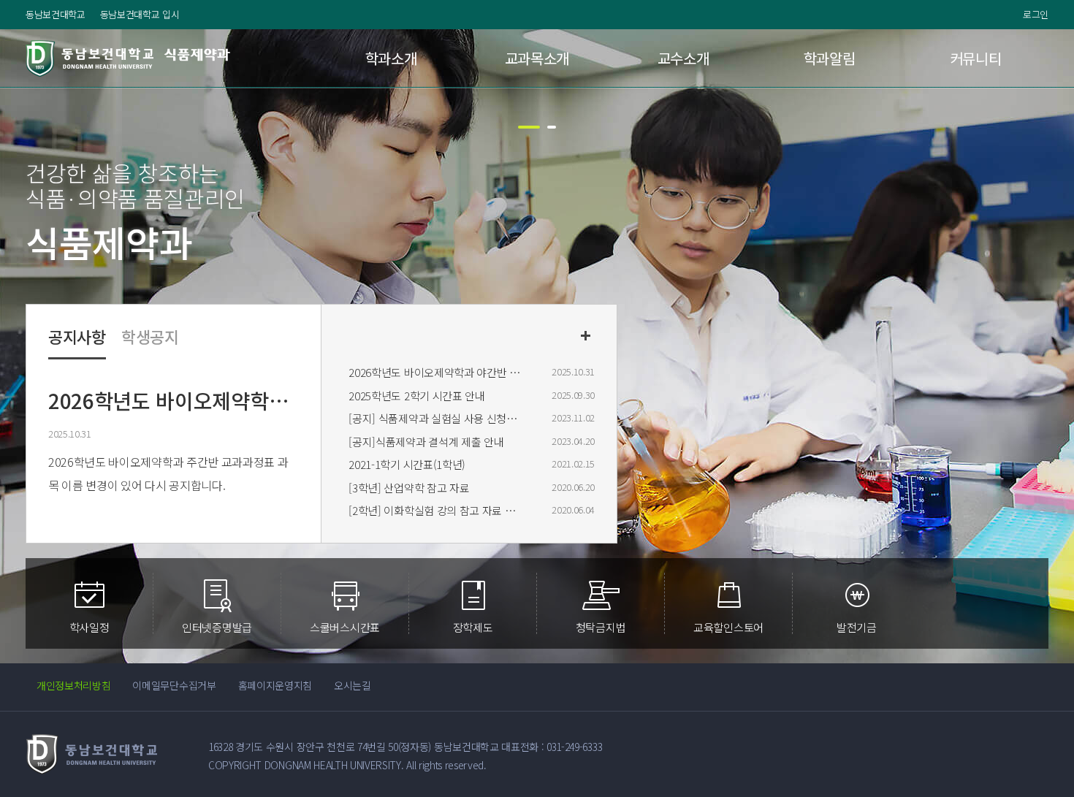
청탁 (600, 626)
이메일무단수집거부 (174, 685)
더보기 (585, 336)
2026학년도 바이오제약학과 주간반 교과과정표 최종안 (171, 400)
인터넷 (217, 626)
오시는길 (352, 685)
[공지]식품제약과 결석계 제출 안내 (426, 441)
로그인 (1035, 14)
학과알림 (830, 58)
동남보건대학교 (55, 14)
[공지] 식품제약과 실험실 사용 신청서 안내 (435, 418)
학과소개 (391, 58)
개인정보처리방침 (73, 685)
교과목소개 (537, 58)
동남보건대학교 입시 (140, 14)
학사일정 (89, 626)
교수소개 (683, 58)
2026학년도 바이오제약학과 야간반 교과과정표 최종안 (435, 372)
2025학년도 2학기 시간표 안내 (416, 395)
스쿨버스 (345, 626)
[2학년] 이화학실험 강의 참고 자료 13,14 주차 (435, 510)
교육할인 (728, 626)
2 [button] (551, 127)
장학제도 (473, 626)
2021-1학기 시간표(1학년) (407, 464)
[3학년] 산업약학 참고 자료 (409, 487)
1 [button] (529, 127)
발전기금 (857, 626)
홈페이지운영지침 (275, 685)
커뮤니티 (976, 58)
